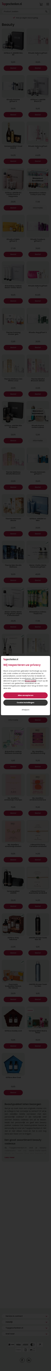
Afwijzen (25, 710)
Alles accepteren (25, 695)
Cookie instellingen (25, 702)
